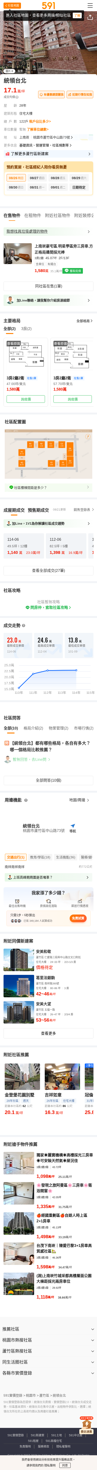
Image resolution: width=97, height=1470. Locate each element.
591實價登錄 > (14, 1395)
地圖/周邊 (77, 800)
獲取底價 (75, 271)
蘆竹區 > (45, 1395)
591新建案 (37, 1435)
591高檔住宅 (54, 1441)
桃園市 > (32, 1395)
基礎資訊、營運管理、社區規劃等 (44, 145)
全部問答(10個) (48, 780)
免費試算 (78, 918)
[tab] (14, 510)
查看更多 (48, 1033)
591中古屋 (75, 1435)
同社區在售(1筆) (48, 286)
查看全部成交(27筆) (48, 571)
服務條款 (43, 1446)
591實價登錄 (16, 1435)
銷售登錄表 (82, 510)
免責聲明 (25, 1446)
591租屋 (33, 1441)
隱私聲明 (50, 1465)
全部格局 (83, 321)
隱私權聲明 (63, 1446)
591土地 (56, 1435)
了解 (77, 15)
